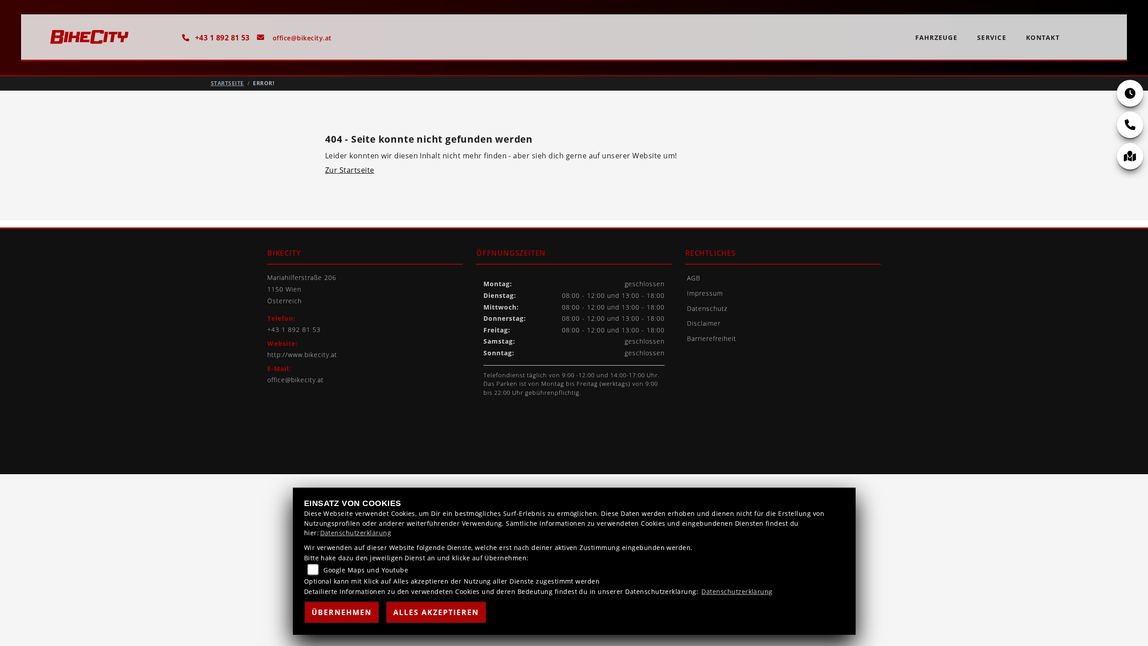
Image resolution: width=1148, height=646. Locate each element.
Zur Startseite (349, 170)
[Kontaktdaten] (1130, 124)
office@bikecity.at (295, 379)
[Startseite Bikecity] (92, 40)
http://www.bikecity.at (302, 354)
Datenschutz (707, 308)
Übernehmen (342, 612)
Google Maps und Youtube (365, 570)
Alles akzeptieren (436, 612)
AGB (693, 278)
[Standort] (1130, 156)
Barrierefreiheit (711, 338)
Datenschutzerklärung (355, 532)
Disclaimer (704, 323)
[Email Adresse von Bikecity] (291, 37)
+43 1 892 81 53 (221, 38)
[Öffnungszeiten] (1130, 93)
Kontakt (1043, 37)
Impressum (705, 293)
